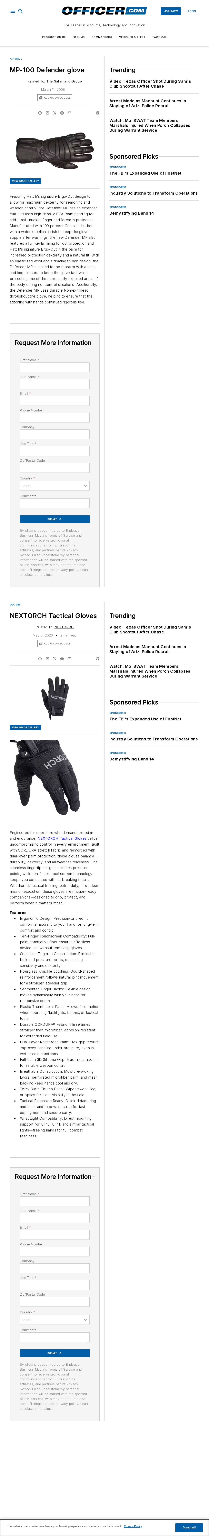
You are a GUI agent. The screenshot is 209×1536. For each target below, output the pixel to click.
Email (25, 393)
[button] (13, 11)
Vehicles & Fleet (132, 37)
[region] (104, 1527)
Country (27, 478)
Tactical (159, 37)
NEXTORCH (64, 627)
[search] (21, 11)
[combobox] (55, 485)
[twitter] (55, 113)
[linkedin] (47, 113)
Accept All (189, 1527)
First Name (30, 360)
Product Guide (54, 37)
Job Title (28, 444)
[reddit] (62, 113)
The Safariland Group (64, 81)
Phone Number (31, 410)
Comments (28, 496)
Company (27, 427)
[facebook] (40, 113)
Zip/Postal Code (32, 460)
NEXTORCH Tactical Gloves (62, 838)
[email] (69, 113)
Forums (78, 37)
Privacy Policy (133, 1526)
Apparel (16, 58)
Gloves (15, 604)
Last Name (30, 377)
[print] (98, 113)
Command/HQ (102, 37)
